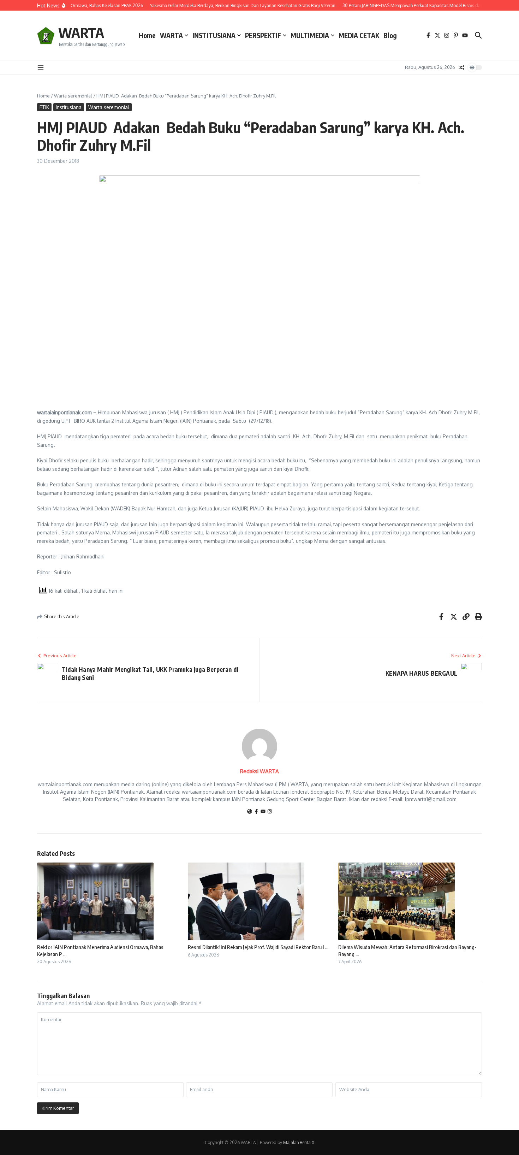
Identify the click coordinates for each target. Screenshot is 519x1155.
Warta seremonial (73, 96)
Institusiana (69, 107)
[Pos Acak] (461, 67)
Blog (390, 35)
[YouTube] (263, 812)
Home (147, 35)
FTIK (44, 107)
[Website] (249, 812)
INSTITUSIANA (213, 35)
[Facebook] (256, 812)
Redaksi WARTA (259, 771)
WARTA (81, 32)
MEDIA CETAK (359, 35)
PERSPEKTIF (263, 35)
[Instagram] (269, 812)
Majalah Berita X (298, 1142)
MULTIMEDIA (310, 35)
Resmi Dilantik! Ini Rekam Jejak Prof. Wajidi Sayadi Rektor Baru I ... (258, 947)
